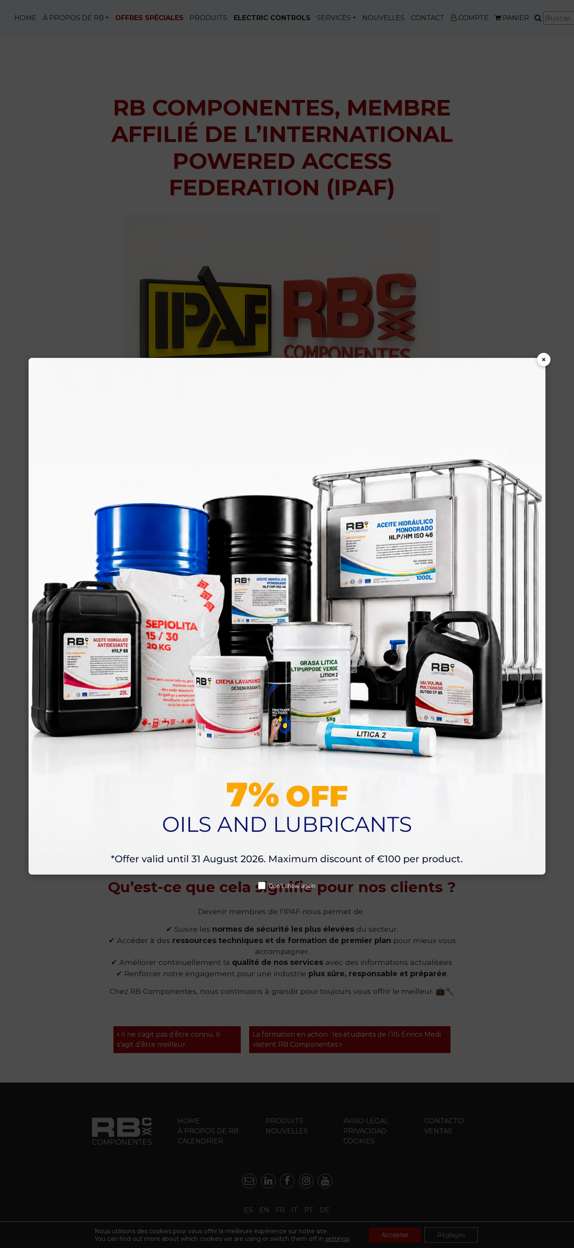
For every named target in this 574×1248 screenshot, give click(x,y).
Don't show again (292, 885)
